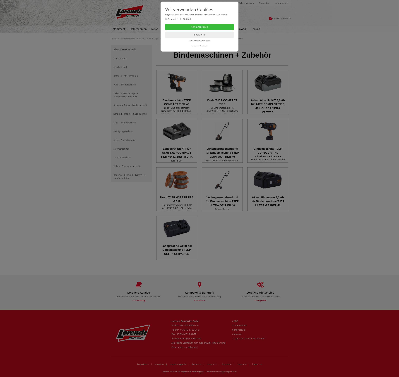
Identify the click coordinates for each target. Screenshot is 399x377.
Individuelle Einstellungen (199, 40)
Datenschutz (203, 46)
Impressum (195, 46)
